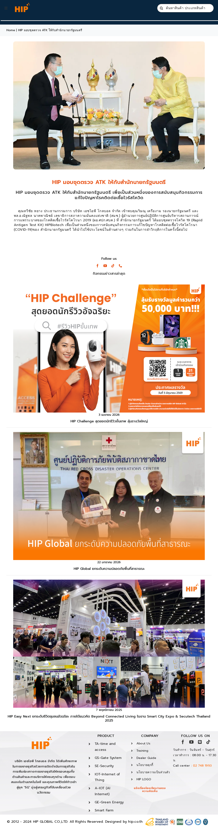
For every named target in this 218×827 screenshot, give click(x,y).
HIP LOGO (143, 779)
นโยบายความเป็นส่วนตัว (153, 772)
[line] (200, 742)
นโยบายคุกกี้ (144, 765)
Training (142, 750)
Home (10, 30)
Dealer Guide (146, 758)
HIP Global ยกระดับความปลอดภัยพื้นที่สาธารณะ (109, 568)
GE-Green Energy (109, 802)
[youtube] (105, 265)
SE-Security (104, 766)
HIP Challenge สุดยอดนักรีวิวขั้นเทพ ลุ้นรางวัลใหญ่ (109, 421)
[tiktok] (113, 265)
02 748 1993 (202, 765)
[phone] (120, 265)
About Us (143, 743)
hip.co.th (135, 821)
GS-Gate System (108, 757)
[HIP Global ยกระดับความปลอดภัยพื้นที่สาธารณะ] (109, 433)
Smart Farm (104, 810)
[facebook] (97, 265)
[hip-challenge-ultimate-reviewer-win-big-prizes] (109, 286)
